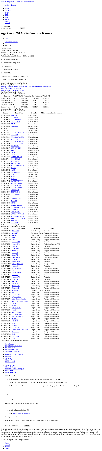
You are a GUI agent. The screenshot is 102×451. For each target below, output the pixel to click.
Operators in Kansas (11, 42)
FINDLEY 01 (15, 190)
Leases (7, 12)
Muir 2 (14, 310)
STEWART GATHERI (18, 207)
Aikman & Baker (10, 365)
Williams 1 (15, 319)
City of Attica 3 (16, 327)
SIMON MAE (15, 159)
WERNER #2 (15, 161)
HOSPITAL (14, 139)
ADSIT (13, 174)
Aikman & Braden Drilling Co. (14, 369)
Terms (7, 448)
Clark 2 (14, 334)
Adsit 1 (14, 237)
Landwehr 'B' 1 (15, 212)
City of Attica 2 (16, 297)
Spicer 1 (14, 246)
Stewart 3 (15, 253)
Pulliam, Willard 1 (17, 264)
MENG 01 (14, 179)
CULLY (13, 130)
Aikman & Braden (10, 367)
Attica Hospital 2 (17, 312)
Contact (7, 23)
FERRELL (14, 196)
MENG (13, 128)
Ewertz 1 (14, 338)
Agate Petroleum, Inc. (12, 349)
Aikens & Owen (10, 360)
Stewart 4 (15, 266)
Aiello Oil (8, 358)
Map (6, 21)
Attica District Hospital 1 (19, 299)
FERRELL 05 (15, 194)
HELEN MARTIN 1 (17, 165)
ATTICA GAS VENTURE (19, 133)
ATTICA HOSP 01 (17, 185)
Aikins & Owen (10, 362)
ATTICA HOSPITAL (17, 141)
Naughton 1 (15, 259)
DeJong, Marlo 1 (17, 272)
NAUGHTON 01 (16, 183)
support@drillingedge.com (21, 413)
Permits (7, 15)
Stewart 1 (15, 240)
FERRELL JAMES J (17, 137)
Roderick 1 (15, 332)
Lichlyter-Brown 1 (17, 314)
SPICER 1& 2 (15, 122)
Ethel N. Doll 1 (16, 308)
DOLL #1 (14, 201)
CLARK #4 (14, 209)
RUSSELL (14, 126)
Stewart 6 (15, 279)
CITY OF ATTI (16, 148)
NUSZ (13, 176)
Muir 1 (14, 305)
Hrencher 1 (15, 281)
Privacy (7, 447)
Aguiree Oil (8, 356)
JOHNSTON (15, 146)
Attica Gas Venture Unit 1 (20, 301)
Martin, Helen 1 (17, 261)
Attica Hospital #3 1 (18, 316)
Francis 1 (14, 303)
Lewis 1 (14, 270)
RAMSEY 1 (16, 233)
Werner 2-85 (16, 286)
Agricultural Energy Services (14, 354)
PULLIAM (14, 135)
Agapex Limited (10, 347)
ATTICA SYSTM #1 (17, 214)
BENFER (14, 115)
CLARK (13, 168)
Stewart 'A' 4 (16, 277)
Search (7, 19)
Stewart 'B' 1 (16, 244)
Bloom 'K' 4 (15, 255)
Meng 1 (14, 292)
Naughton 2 (15, 288)
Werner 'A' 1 (16, 250)
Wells (6, 14)
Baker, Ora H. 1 (17, 290)
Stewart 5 (15, 275)
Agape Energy (9, 344)
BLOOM (13, 170)
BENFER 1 (15, 231)
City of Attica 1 (16, 294)
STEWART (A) (16, 119)
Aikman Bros (9, 370)
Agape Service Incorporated (13, 346)
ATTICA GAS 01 (16, 187)
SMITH (13, 154)
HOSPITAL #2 (15, 192)
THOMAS (14, 152)
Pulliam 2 (15, 283)
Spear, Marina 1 (17, 257)
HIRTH (13, 124)
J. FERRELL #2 (16, 198)
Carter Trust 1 (16, 248)
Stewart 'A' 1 (16, 242)
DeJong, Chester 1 (17, 268)
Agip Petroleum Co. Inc (12, 351)
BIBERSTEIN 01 (16, 205)
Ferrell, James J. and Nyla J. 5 (21, 330)
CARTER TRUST (17, 181)
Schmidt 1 (15, 321)
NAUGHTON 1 (16, 163)
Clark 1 (14, 323)
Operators (8, 10)
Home (7, 8)
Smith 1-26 (15, 336)
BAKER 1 (14, 150)
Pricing (7, 17)
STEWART (14, 117)
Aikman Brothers (10, 372)
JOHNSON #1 (15, 172)
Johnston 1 (15, 325)
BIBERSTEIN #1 (16, 157)
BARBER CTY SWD (18, 218)
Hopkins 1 (15, 235)
